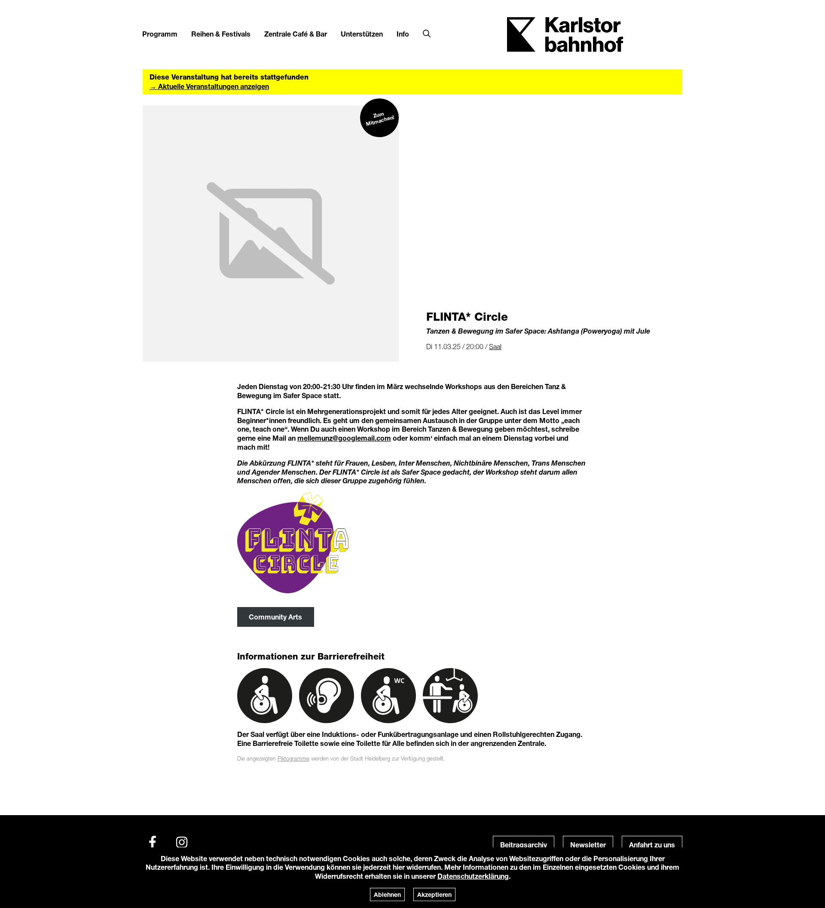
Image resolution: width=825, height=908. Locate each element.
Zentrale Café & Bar (295, 34)
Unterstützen (362, 34)
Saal (495, 346)
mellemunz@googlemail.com (344, 438)
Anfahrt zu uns (652, 845)
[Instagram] (181, 842)
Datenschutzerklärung (473, 876)
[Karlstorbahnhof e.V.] (565, 34)
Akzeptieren (434, 894)
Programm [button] (159, 34)
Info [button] (403, 34)
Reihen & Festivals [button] (221, 34)
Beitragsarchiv (523, 845)
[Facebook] (152, 842)
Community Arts (275, 617)
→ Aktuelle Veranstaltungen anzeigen (209, 86)
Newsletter (588, 845)
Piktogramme (293, 758)
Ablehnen (387, 894)
